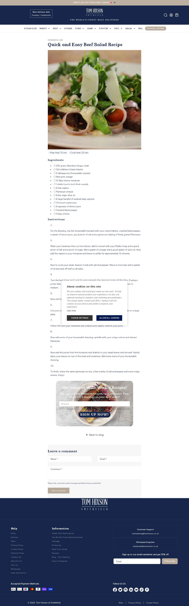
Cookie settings (79, 318)
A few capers (62, 188)
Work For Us (16, 561)
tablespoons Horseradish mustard (73, 173)
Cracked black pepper (66, 210)
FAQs (13, 533)
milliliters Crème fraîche (69, 169)
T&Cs (13, 541)
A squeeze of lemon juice (68, 206)
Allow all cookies (109, 318)
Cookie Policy (17, 549)
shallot (72, 184)
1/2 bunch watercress (66, 202)
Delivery (14, 537)
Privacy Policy (17, 545)
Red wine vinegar (64, 176)
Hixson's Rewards (60, 561)
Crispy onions (62, 213)
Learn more (71, 310)
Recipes (55, 553)
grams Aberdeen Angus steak (72, 165)
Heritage (56, 541)
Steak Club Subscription (63, 533)
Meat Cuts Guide (59, 549)
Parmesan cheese (64, 191)
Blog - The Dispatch (61, 557)
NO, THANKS (94, 420)
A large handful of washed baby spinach (75, 199)
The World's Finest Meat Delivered (67, 537)
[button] (14, 15)
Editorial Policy (17, 553)
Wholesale (15, 569)
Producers (56, 545)
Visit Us (14, 565)
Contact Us (16, 557)
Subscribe (169, 561)
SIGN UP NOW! (94, 414)
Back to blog (96, 434)
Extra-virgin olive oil (65, 195)
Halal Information (18, 573)
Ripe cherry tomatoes (68, 180)
